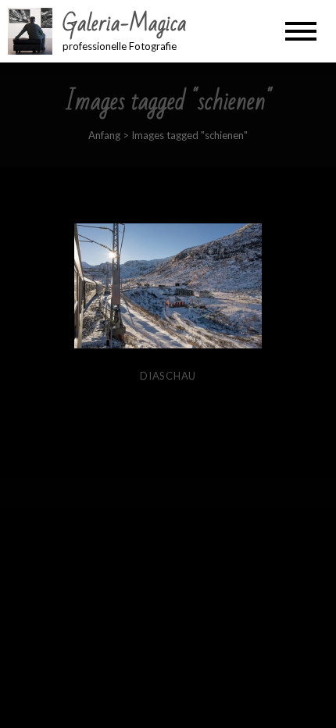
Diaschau (168, 375)
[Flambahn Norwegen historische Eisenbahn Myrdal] (168, 285)
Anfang (104, 135)
